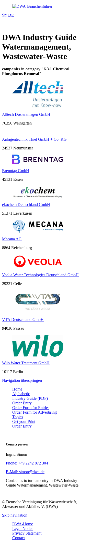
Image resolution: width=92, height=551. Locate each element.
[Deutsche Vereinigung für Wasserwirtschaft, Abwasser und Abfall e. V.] (46, 6)
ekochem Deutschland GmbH (26, 204)
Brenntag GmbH (15, 170)
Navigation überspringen (22, 380)
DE (10, 15)
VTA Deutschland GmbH (23, 319)
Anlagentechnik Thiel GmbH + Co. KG (34, 139)
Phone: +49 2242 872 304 (27, 463)
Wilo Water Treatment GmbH (26, 363)
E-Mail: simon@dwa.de (25, 472)
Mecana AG (12, 239)
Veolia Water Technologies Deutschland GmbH (40, 275)
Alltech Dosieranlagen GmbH (26, 114)
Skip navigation (14, 515)
